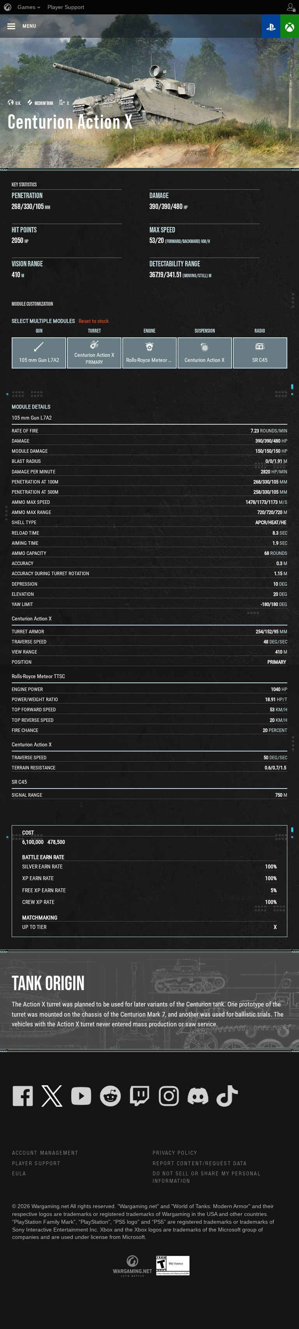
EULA (19, 1174)
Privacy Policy (175, 1153)
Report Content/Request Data (200, 1163)
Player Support (36, 1163)
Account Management (45, 1153)
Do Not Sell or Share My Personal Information (207, 1177)
